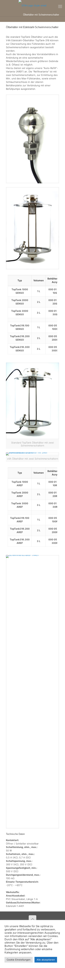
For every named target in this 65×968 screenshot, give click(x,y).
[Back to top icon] (32, 919)
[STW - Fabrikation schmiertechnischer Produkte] (32, 5)
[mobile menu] (60, 6)
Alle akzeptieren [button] (46, 959)
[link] (32, 138)
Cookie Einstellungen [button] (19, 959)
